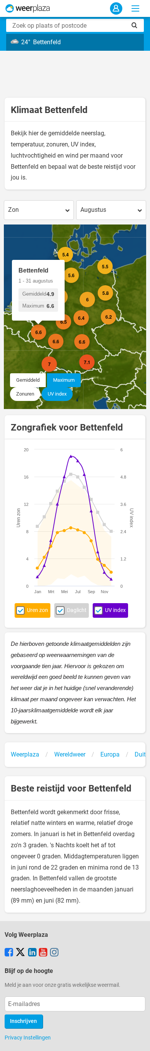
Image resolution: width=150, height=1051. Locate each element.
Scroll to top (138, 1039)
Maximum (64, 380)
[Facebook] (9, 953)
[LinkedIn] (32, 953)
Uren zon (37, 610)
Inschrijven (23, 1021)
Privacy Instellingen (28, 1037)
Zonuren (25, 394)
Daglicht (77, 610)
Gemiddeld (28, 380)
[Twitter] (20, 953)
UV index (57, 394)
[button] (46, 321)
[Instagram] (54, 953)
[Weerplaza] (28, 8)
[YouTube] (43, 953)
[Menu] (135, 8)
